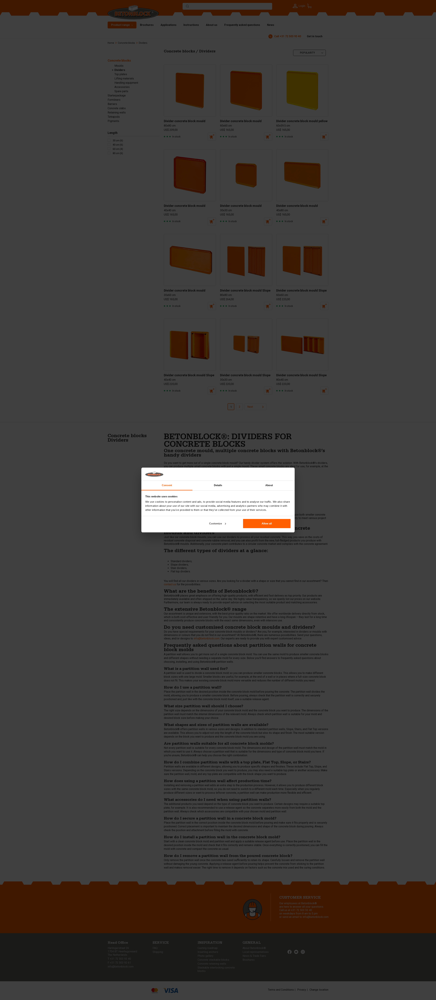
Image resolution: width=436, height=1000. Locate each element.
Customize (215, 523)
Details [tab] (218, 485)
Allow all (267, 523)
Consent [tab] (167, 485)
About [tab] (269, 485)
